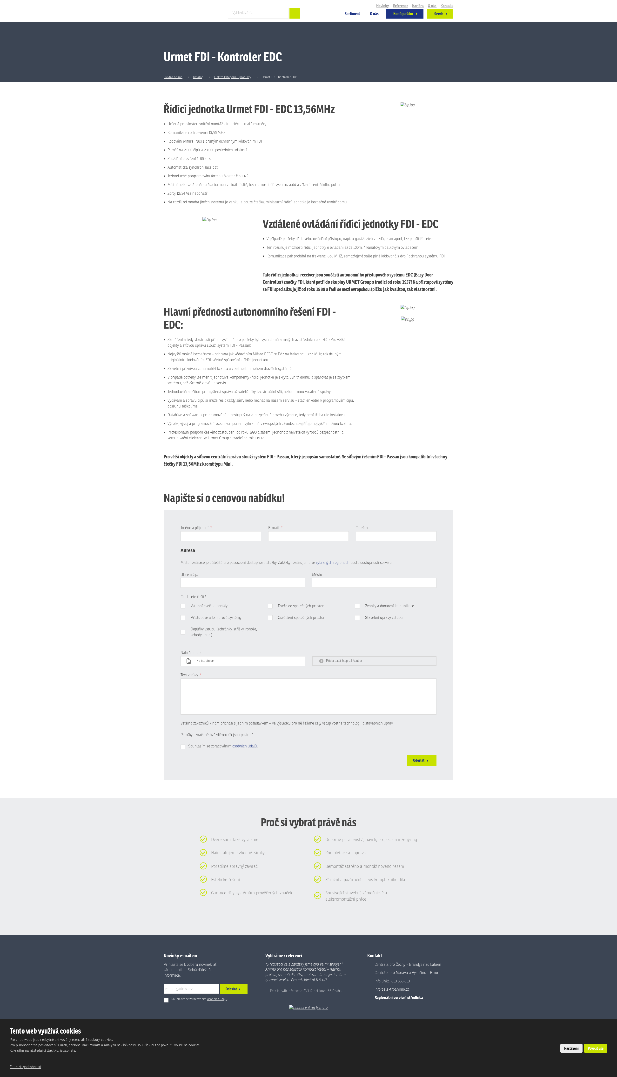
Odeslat (418, 760)
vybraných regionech (332, 562)
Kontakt (447, 6)
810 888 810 (400, 981)
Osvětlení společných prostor (301, 617)
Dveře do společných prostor (301, 606)
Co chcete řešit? (193, 597)
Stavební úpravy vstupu (384, 617)
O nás (374, 13)
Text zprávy (191, 675)
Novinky (382, 6)
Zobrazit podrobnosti (25, 1067)
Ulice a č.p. (189, 575)
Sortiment (352, 13)
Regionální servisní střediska (399, 997)
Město (317, 575)
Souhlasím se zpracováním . (223, 746)
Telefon (362, 528)
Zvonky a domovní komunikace (389, 606)
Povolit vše (596, 1048)
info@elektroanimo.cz (392, 989)
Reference (400, 6)
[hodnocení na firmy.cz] (308, 1007)
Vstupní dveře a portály (209, 606)
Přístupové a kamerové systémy (216, 617)
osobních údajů (244, 746)
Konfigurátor (403, 13)
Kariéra (418, 6)
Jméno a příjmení (196, 528)
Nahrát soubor (192, 653)
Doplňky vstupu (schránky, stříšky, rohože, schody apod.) (224, 632)
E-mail (275, 528)
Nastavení (571, 1048)
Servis (438, 13)
